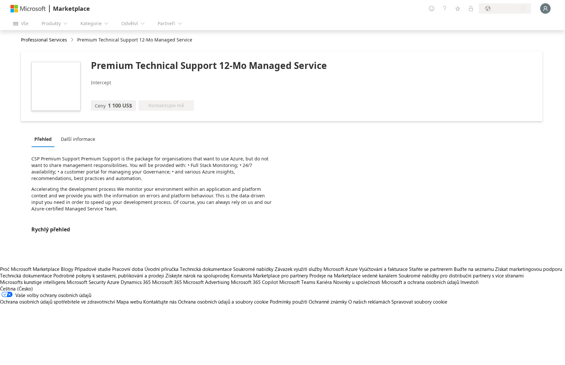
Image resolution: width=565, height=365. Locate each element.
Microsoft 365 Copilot (254, 282)
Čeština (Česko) (16, 288)
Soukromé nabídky (253, 269)
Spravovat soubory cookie (419, 301)
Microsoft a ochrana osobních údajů (420, 282)
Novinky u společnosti (356, 282)
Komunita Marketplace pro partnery (269, 275)
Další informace (78, 139)
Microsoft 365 (167, 282)
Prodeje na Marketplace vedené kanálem (353, 275)
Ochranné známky (328, 301)
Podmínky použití (288, 301)
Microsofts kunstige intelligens (32, 282)
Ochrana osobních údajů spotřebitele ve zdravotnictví (57, 301)
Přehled (43, 139)
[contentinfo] (72, 40)
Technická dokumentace (206, 269)
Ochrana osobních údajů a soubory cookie (223, 301)
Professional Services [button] (44, 40)
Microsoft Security (86, 282)
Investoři (469, 282)
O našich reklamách (369, 301)
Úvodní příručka (162, 269)
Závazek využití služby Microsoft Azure (317, 269)
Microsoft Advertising (206, 282)
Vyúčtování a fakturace (383, 269)
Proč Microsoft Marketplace (30, 269)
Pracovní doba (127, 269)
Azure (113, 282)
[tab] (44, 139)
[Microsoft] (28, 8)
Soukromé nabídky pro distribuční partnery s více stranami (461, 275)
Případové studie (93, 269)
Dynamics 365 (136, 282)
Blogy (67, 269)
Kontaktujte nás (160, 301)
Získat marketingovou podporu (528, 269)
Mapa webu (129, 301)
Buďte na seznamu (474, 269)
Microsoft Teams (297, 282)
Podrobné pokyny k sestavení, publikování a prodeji (108, 275)
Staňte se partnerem (431, 269)
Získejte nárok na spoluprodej (197, 275)
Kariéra (324, 282)
